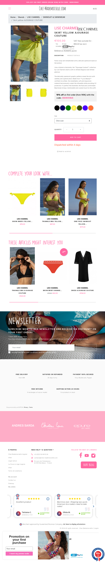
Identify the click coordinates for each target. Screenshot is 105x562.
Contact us (12, 480)
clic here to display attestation (74, 524)
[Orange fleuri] (90, 110)
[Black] (57, 110)
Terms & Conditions (15, 471)
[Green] (68, 110)
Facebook (80, 455)
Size (55, 116)
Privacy (26, 407)
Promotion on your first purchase (19, 539)
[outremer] (85, 110)
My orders (11, 487)
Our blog (88, 465)
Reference (58, 50)
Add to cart (75, 137)
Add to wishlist (65, 151)
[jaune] (73, 110)
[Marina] (62, 110)
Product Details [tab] (73, 55)
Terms (31, 407)
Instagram (93, 456)
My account (12, 477)
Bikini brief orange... (52, 290)
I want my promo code (19, 554)
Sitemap (11, 483)
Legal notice (12, 461)
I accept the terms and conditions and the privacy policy (33, 352)
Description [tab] (59, 55)
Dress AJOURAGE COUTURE (82, 290)
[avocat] (79, 110)
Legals (96, 528)
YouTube (87, 456)
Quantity (57, 129)
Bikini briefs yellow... (22, 221)
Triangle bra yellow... (52, 221)
